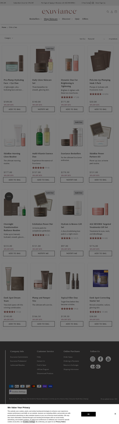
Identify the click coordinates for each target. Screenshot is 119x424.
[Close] (115, 413)
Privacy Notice (61, 422)
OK (89, 414)
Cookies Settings (29, 422)
